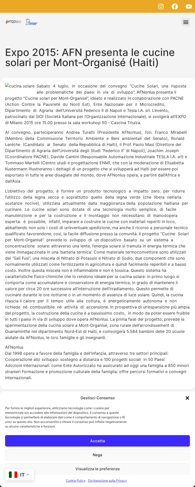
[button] (187, 398)
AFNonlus (146, 92)
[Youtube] (188, 6)
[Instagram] (160, 6)
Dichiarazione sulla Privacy (107, 480)
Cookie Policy (76, 480)
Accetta (97, 440)
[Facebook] (174, 6)
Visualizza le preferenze (97, 468)
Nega (97, 454)
